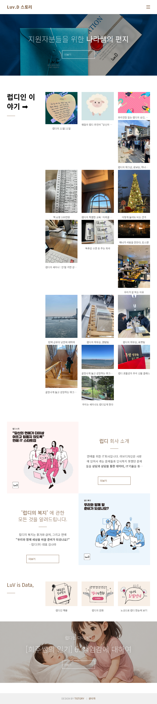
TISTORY (79, 698)
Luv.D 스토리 (19, 7)
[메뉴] (148, 7)
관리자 (92, 698)
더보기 (103, 480)
